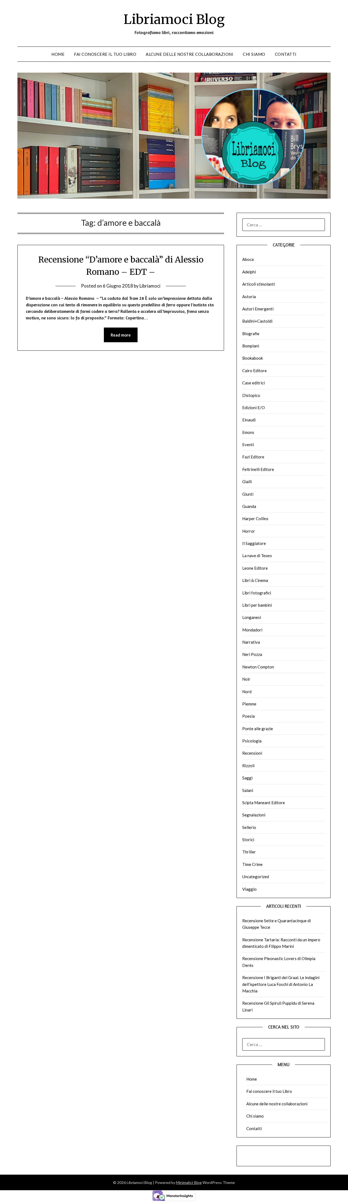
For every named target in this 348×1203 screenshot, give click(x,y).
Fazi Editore (253, 456)
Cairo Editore (254, 370)
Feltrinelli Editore (258, 469)
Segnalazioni (253, 814)
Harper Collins (255, 518)
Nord (246, 691)
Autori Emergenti (258, 308)
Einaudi (249, 419)
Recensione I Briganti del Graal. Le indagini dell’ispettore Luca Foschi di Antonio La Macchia (280, 984)
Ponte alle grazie (257, 728)
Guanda (249, 506)
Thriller (249, 851)
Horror (248, 531)
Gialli (247, 481)
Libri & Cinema (255, 580)
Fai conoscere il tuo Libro (105, 54)
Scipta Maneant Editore (263, 802)
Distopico (251, 395)
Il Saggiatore (254, 543)
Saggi (247, 777)
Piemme (249, 703)
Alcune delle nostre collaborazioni (189, 54)
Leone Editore (255, 568)
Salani (247, 790)
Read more (121, 334)
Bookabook (252, 358)
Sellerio (249, 827)
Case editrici (253, 382)
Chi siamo (254, 54)
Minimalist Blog (189, 1182)
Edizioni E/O (253, 407)
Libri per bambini (257, 605)
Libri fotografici (256, 592)
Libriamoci (149, 286)
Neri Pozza (252, 654)
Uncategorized (255, 876)
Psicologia (252, 740)
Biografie (250, 333)
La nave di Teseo (257, 555)
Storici (248, 839)
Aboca (248, 259)
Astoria (249, 296)
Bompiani (250, 345)
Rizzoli (248, 765)
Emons (248, 432)
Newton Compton (258, 666)
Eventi (248, 444)
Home (57, 54)
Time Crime (252, 864)
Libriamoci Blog (174, 19)
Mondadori (252, 629)
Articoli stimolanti (258, 284)
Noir (246, 679)
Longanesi (251, 617)
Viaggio (249, 889)
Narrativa (251, 642)
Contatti (286, 54)
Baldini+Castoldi (257, 321)
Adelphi (249, 271)
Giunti (247, 494)
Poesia (248, 716)
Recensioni (252, 753)
